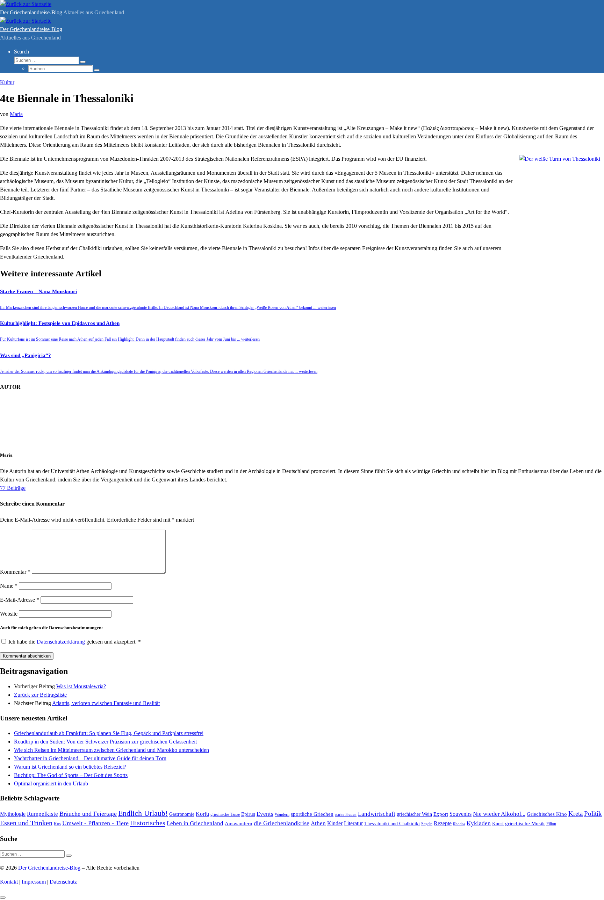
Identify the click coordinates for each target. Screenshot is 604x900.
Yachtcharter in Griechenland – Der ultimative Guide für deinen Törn (90, 758)
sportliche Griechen (312, 814)
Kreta (575, 813)
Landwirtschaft (376, 814)
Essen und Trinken (26, 823)
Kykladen (479, 823)
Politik (593, 813)
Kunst (498, 823)
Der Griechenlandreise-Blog (49, 868)
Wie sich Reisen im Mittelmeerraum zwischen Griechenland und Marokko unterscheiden (111, 750)
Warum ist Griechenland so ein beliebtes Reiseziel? (70, 767)
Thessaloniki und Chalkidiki (392, 823)
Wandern (282, 814)
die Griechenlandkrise (281, 823)
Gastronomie (181, 814)
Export (440, 814)
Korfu (202, 814)
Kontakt (9, 882)
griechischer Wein (414, 814)
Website (8, 614)
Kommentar (15, 572)
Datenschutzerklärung (61, 642)
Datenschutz (63, 882)
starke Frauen (346, 814)
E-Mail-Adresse (19, 600)
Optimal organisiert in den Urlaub (51, 783)
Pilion (551, 823)
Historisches (147, 823)
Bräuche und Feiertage (88, 813)
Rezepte (443, 823)
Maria (16, 114)
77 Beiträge (13, 488)
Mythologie (13, 814)
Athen (318, 823)
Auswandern (238, 823)
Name (8, 586)
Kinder (335, 823)
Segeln (426, 823)
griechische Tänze (225, 814)
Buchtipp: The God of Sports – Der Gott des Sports (71, 775)
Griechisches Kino (547, 814)
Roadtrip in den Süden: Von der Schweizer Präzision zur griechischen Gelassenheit (105, 742)
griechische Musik (525, 823)
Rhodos (459, 824)
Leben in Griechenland (195, 823)
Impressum (34, 882)
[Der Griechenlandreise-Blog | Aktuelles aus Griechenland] (25, 4)
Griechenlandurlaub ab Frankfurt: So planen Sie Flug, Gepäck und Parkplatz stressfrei (108, 733)
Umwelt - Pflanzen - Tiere (95, 823)
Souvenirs (461, 814)
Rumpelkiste (42, 814)
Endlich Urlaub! (143, 813)
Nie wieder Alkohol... (499, 814)
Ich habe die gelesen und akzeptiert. (74, 642)
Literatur (353, 823)
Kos (57, 823)
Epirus (248, 814)
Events (265, 814)
